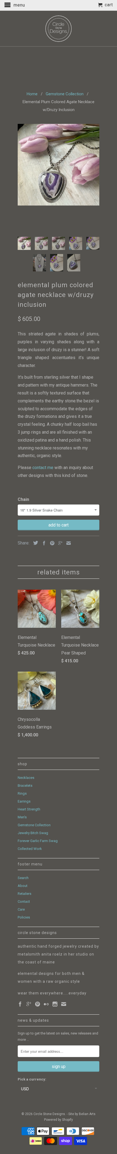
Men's (22, 817)
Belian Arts (87, 1114)
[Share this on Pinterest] (50, 543)
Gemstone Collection (34, 825)
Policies (24, 917)
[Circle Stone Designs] (58, 28)
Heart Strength (29, 809)
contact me (43, 467)
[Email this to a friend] (67, 543)
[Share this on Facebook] (42, 543)
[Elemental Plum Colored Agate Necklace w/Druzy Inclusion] (58, 165)
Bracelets (25, 785)
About (22, 886)
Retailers (24, 894)
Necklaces (26, 778)
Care (21, 909)
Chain (23, 499)
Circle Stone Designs (49, 1114)
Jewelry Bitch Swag (33, 833)
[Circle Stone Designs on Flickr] (46, 1004)
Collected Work (30, 849)
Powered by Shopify (58, 1120)
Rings (22, 793)
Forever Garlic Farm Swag (38, 841)
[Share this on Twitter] (34, 542)
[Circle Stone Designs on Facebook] (20, 1004)
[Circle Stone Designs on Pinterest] (37, 1004)
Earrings (24, 801)
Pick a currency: (32, 1079)
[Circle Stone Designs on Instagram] (55, 1004)
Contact (24, 901)
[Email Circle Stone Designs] (63, 1004)
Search (23, 878)
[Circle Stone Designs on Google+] (28, 1004)
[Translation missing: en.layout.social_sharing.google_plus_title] (59, 543)
